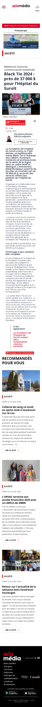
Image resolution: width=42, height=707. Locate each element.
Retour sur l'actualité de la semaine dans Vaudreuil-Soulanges (19, 589)
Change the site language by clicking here (21, 26)
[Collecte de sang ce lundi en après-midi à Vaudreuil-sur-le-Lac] (21, 380)
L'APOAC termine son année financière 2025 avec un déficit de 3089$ (19, 500)
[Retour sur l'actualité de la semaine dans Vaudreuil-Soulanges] (21, 560)
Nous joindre (10, 663)
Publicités (8, 672)
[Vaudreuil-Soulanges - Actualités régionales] (21, 5)
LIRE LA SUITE (10, 450)
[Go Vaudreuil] (11, 655)
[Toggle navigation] (4, 7)
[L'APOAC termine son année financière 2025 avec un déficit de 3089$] (21, 470)
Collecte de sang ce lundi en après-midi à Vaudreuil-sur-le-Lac (19, 410)
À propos (8, 666)
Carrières (8, 669)
